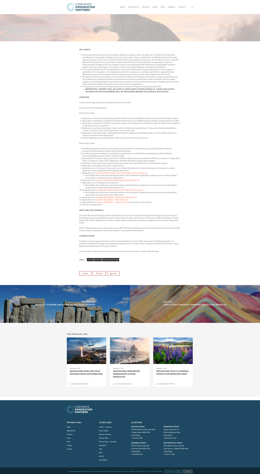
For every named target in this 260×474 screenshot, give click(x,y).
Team (68, 442)
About (69, 427)
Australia (90, 260)
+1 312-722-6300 (136, 438)
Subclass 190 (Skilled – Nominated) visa (112, 200)
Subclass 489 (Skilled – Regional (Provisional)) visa (117, 197)
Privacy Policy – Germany (107, 442)
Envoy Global (103, 431)
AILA (100, 449)
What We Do (71, 431)
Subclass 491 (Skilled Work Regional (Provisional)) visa (118, 180)
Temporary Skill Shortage (111, 260)
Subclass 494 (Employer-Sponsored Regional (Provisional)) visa (122, 173)
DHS (100, 452)
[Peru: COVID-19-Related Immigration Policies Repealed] (195, 304)
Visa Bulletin (103, 460)
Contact (69, 449)
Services (70, 434)
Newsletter (102, 445)
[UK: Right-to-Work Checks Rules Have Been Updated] (65, 304)
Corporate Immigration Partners (79, 384)
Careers (69, 445)
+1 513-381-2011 (136, 454)
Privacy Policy (104, 438)
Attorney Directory (105, 434)
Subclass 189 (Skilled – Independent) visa (113, 202)
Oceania (130, 40)
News (69, 438)
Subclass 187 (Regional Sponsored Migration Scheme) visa (120, 190)
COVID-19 (98, 260)
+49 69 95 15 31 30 (170, 438)
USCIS (101, 456)
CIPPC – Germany (105, 427)
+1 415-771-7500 (169, 454)
